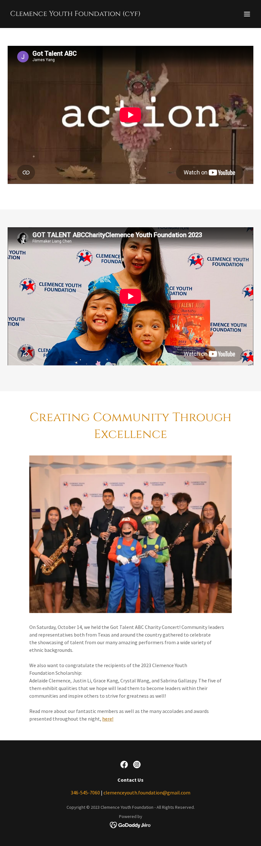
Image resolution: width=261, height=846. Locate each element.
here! (107, 719)
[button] (247, 14)
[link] (75, 14)
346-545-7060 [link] (85, 792)
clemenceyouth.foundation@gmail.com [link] (146, 792)
